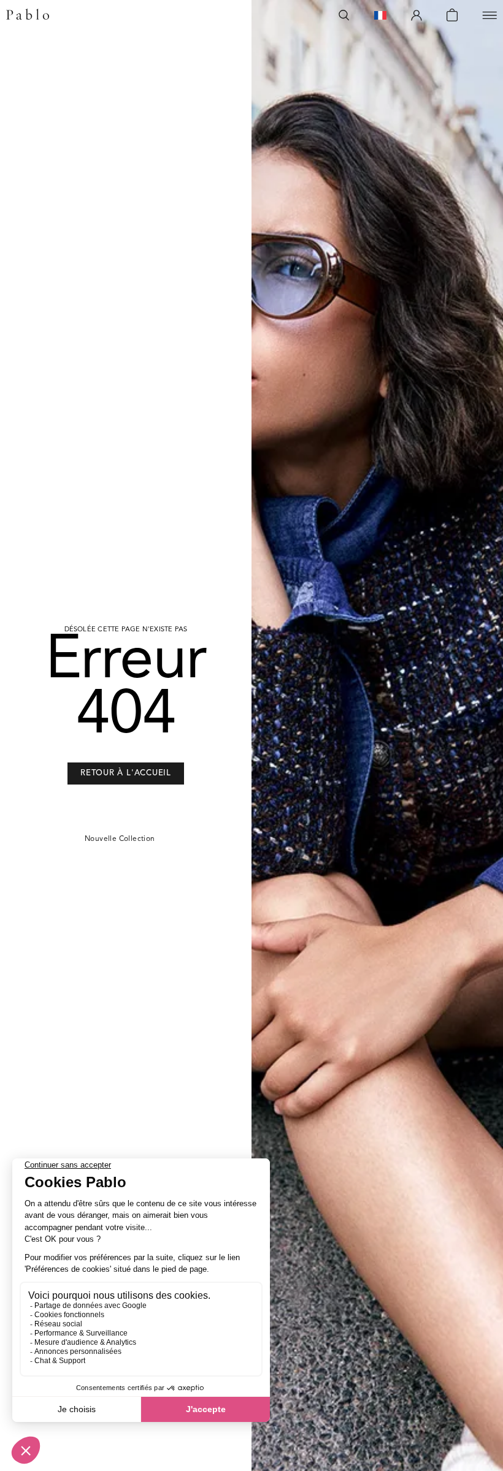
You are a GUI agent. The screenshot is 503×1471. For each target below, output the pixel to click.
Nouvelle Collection (120, 839)
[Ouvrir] (489, 15)
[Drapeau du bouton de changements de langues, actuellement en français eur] (380, 15)
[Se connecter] (416, 15)
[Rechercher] (344, 15)
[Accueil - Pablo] (27, 15)
